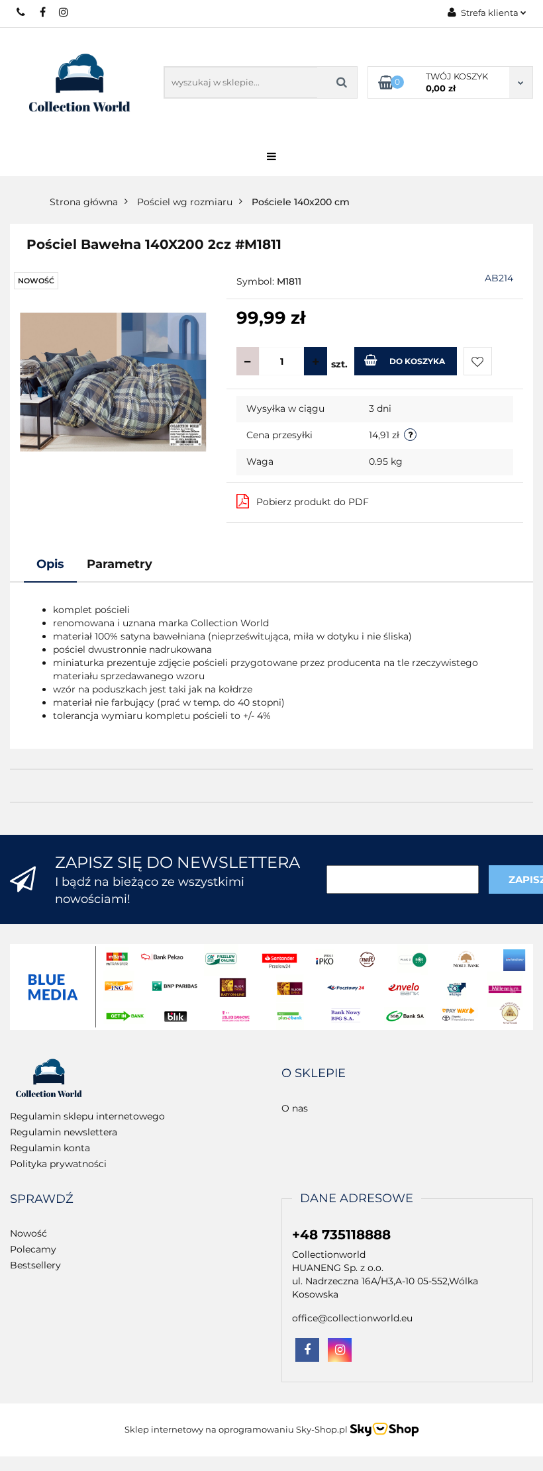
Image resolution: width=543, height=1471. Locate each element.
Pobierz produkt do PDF (312, 502)
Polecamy (33, 1249)
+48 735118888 (21, 12)
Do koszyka (417, 361)
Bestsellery (35, 1265)
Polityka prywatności (58, 1164)
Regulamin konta (50, 1148)
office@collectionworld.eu (352, 1318)
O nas (294, 1108)
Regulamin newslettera (63, 1132)
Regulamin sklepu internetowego (87, 1116)
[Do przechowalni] (478, 361)
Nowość (28, 1233)
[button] (313, 1074)
